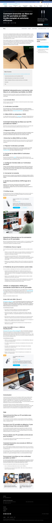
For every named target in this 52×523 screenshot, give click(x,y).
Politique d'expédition (5, 520)
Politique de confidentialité (19, 520)
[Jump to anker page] (4, 517)
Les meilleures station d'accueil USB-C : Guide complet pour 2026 (26, 486)
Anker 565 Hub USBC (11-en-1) (18, 110)
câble (15, 157)
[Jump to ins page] (8, 513)
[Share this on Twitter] (11, 22)
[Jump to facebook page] (4, 513)
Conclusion (6, 82)
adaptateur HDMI (6, 150)
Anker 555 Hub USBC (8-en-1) (8, 301)
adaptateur (19, 116)
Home (4, 11)
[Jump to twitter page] (5, 513)
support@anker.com (8, 497)
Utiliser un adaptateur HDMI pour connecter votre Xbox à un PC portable (16, 80)
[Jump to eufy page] (14, 517)
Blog (7, 11)
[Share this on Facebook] (12, 22)
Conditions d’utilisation (25, 520)
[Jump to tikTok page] (10, 513)
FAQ (5, 84)
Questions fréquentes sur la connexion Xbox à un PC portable (14, 78)
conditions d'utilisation (41, 49)
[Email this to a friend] (15, 22)
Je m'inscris (42, 46)
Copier (19, 201)
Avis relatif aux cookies (37, 520)
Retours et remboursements (12, 520)
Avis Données (41, 520)
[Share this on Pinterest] (14, 22)
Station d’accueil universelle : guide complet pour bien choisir (10, 486)
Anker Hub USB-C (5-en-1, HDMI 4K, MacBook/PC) (12, 330)
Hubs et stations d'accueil (14, 11)
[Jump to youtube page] (7, 513)
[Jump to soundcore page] (11, 517)
